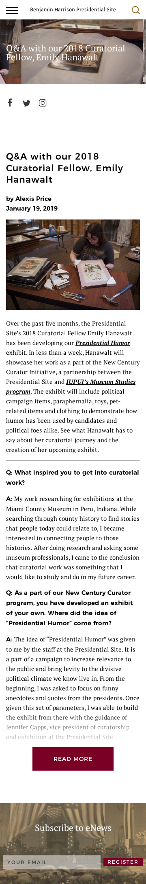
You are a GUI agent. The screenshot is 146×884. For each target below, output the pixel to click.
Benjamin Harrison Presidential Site (73, 9)
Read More (73, 759)
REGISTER (123, 862)
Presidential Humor (102, 343)
